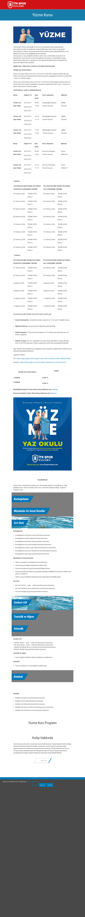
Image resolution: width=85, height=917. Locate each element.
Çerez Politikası (32, 782)
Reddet (50, 785)
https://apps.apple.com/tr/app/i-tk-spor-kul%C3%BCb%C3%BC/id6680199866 (43, 358)
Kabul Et (42, 785)
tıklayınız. (55, 389)
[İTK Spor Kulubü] (17, 4)
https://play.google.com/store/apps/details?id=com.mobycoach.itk (43, 362)
